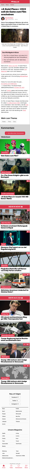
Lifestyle (4, 421)
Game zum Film (13, 65)
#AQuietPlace (24, 76)
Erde (27, 104)
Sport (3, 411)
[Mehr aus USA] (15, 298)
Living (17, 433)
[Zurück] (1, 1)
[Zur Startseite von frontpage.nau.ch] (15, 1)
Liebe (3, 435)
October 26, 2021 (19, 87)
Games (12, 4)
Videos (4, 416)
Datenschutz (5, 455)
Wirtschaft (18, 413)
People (4, 413)
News (7, 4)
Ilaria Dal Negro (9, 17)
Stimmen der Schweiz (21, 418)
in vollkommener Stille (13, 103)
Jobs (3, 453)
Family (3, 438)
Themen (18, 421)
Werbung (4, 451)
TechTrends (18, 443)
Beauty (4, 446)
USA (6, 19)
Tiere (3, 441)
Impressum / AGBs (20, 455)
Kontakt (18, 453)
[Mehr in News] (15, 207)
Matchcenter (19, 411)
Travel (17, 441)
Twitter (9, 90)
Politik (17, 408)
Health (3, 433)
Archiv (3, 424)
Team (17, 451)
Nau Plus (18, 416)
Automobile (5, 443)
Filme (24, 110)
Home (2, 4)
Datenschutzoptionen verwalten (8, 458)
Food (17, 438)
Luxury (17, 435)
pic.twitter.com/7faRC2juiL (9, 83)
